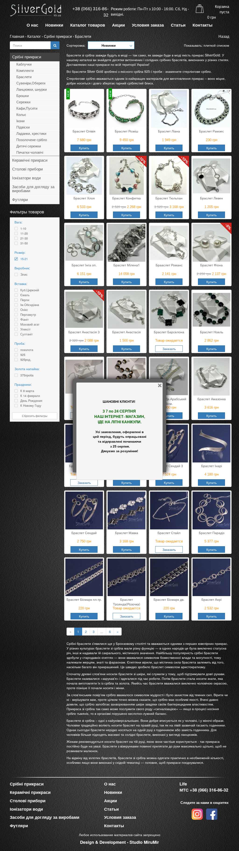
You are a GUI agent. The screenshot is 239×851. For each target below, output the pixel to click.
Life (183, 784)
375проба (26, 375)
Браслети (83, 36)
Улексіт (25, 329)
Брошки (22, 96)
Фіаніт (24, 319)
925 (22, 354)
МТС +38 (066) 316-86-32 (203, 790)
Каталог (34, 36)
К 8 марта (27, 391)
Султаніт (26, 334)
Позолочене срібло (31, 140)
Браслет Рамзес (211, 131)
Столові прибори (27, 169)
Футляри (20, 200)
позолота (26, 349)
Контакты (202, 25)
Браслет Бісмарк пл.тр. (84, 599)
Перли (24, 300)
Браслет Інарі (211, 465)
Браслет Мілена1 (126, 265)
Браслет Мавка (126, 532)
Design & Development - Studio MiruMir (119, 842)
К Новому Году (30, 405)
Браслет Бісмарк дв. (169, 599)
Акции (118, 25)
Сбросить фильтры (34, 416)
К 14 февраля (30, 395)
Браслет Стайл (169, 532)
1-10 (23, 228)
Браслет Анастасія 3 (84, 332)
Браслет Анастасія (126, 332)
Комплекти (25, 71)
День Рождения (31, 400)
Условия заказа (148, 25)
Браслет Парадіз (211, 532)
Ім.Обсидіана (29, 304)
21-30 (24, 238)
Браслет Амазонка (211, 398)
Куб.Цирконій (29, 290)
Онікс (24, 309)
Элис (24, 274)
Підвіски (23, 127)
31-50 (24, 243)
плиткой (210, 45)
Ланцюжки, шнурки (31, 89)
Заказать (169, 348)
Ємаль (25, 295)
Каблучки (24, 64)
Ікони (20, 121)
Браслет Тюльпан (169, 198)
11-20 (24, 233)
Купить (84, 148)
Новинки (54, 25)
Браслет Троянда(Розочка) (126, 601)
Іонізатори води (26, 178)
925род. (25, 359)
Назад (223, 36)
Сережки (23, 102)
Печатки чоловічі (29, 152)
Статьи (178, 25)
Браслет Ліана (169, 131)
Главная (17, 36)
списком (223, 45)
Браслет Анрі (211, 599)
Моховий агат (29, 324)
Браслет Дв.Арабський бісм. (169, 400)
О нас (32, 25)
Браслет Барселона (169, 332)
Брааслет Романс (169, 265)
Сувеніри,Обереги (30, 83)
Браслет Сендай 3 (169, 465)
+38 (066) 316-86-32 (90, 11)
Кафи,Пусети (26, 108)
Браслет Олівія (84, 131)
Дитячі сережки (28, 146)
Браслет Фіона (211, 265)
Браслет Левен (211, 198)
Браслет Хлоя (84, 198)
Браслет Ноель (211, 332)
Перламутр (28, 314)
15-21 (24, 259)
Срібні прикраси (58, 36)
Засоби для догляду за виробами (33, 189)
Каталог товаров (87, 25)
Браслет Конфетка (126, 198)
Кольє (21, 115)
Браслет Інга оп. (84, 265)
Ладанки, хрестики (31, 133)
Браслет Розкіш (126, 131)
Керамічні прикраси (30, 160)
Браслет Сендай (84, 532)
